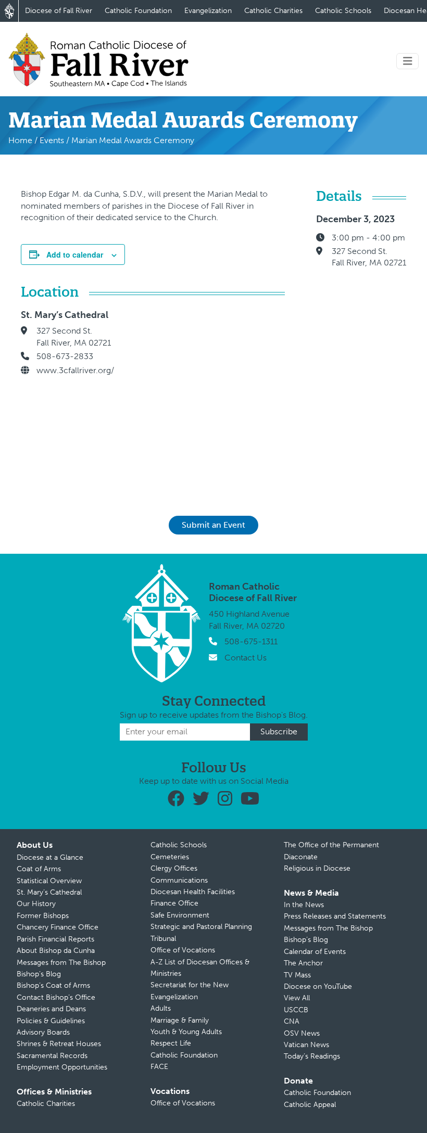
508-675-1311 (251, 641)
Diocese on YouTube (318, 986)
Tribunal (163, 938)
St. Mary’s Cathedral (49, 892)
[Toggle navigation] (407, 61)
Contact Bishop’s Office (56, 997)
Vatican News (306, 1044)
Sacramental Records (52, 1055)
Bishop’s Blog (39, 974)
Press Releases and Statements (335, 916)
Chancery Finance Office (57, 927)
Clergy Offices (173, 868)
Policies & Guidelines (51, 1020)
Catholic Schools (343, 10)
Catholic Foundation (138, 10)
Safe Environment (179, 915)
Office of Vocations (182, 950)
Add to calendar (74, 254)
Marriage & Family (179, 1020)
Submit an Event (213, 525)
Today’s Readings (312, 1056)
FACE (159, 1066)
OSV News (302, 1033)
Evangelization (208, 10)
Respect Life (170, 1043)
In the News (304, 904)
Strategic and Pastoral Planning (201, 926)
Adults (160, 1008)
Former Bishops (43, 915)
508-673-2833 (64, 356)
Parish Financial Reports (55, 939)
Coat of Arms (39, 868)
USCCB (296, 1009)
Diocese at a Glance (50, 857)
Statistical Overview (49, 880)
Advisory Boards (43, 1032)
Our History (36, 903)
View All (297, 998)
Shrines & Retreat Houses (59, 1043)
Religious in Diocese (317, 868)
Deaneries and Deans (51, 1008)
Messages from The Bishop (61, 962)
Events (52, 140)
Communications (179, 880)
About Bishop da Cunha (56, 950)
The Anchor (303, 963)
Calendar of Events (315, 951)
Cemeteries (169, 856)
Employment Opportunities (62, 1067)
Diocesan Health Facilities (192, 891)
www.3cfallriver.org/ (75, 370)
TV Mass (297, 975)
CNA (291, 1021)
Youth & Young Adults (186, 1031)
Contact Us (245, 658)
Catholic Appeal (310, 1104)
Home (20, 140)
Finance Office (174, 903)
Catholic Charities (273, 10)
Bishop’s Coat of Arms (53, 985)
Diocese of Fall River (58, 10)
